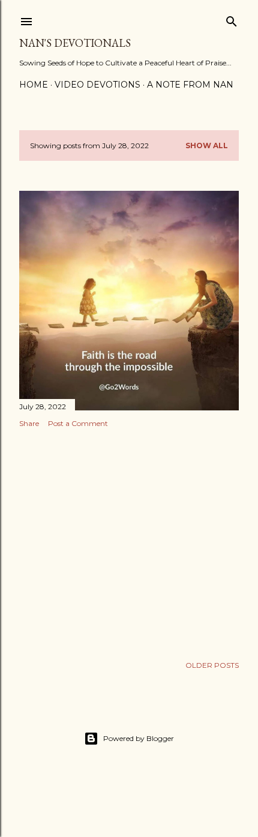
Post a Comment (78, 423)
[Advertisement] (129, 542)
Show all (206, 145)
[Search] (231, 19)
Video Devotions (97, 84)
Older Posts (212, 665)
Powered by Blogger (138, 738)
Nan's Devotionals (75, 43)
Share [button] (29, 423)
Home (33, 84)
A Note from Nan (190, 84)
